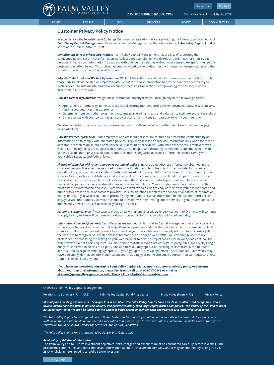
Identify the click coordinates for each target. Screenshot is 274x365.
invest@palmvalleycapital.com (82, 274)
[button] (203, 6)
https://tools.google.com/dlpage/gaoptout (88, 251)
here (69, 351)
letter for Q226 (222, 14)
